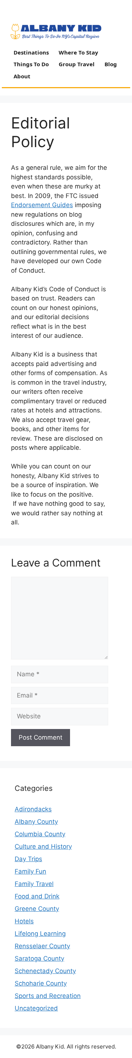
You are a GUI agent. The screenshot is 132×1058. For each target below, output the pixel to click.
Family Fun (30, 871)
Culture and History (43, 846)
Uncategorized (36, 1008)
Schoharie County (41, 983)
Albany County (36, 821)
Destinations (31, 52)
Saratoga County (39, 958)
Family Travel (34, 883)
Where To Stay (78, 52)
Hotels (24, 921)
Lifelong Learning (40, 933)
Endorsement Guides (42, 205)
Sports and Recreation (48, 995)
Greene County (37, 908)
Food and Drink (37, 896)
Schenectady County (45, 971)
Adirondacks (33, 809)
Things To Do (31, 64)
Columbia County (40, 834)
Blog (110, 64)
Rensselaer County (42, 946)
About (22, 76)
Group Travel (77, 64)
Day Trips (28, 859)
